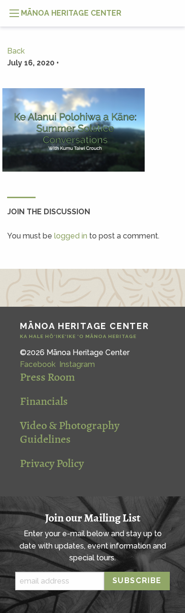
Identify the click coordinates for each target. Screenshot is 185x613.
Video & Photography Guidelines (70, 432)
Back (16, 50)
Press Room (47, 376)
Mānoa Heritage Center (84, 330)
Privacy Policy (52, 463)
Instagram (77, 364)
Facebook (38, 364)
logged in (70, 235)
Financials (44, 401)
